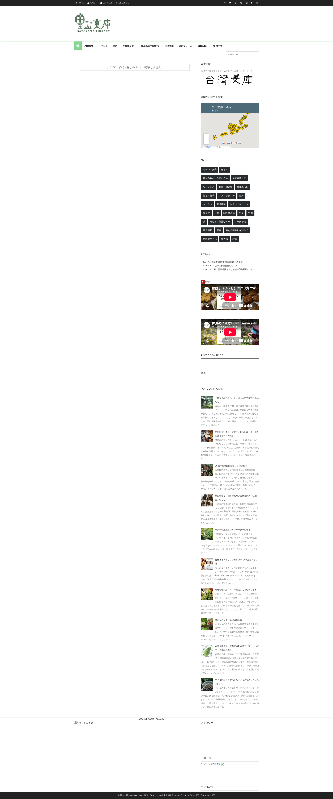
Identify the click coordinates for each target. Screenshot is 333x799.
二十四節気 (240, 221)
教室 (234, 239)
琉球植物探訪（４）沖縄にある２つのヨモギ (236, 590)
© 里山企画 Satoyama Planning (175, 795)
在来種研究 (129, 45)
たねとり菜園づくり (220, 221)
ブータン (207, 204)
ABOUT (88, 45)
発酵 (216, 213)
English (203, 45)
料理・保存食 (225, 187)
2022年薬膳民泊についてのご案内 (231, 466)
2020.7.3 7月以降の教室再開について (220, 265)
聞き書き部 (229, 213)
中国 (250, 213)
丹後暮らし (242, 187)
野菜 (241, 213)
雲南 (219, 230)
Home (80, 3)
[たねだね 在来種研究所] (222, 764)
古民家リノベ (210, 239)
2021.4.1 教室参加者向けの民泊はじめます (223, 262)
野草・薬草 (208, 195)
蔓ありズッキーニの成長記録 (228, 620)
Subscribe (123, 3)
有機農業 (221, 204)
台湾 (241, 195)
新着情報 (207, 230)
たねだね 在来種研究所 (210, 764)
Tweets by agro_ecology (150, 719)
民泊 (115, 45)
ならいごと (208, 187)
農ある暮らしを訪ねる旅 (215, 178)
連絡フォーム (185, 45)
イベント (103, 45)
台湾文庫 (169, 45)
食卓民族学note (150, 45)
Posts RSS (195, 795)
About (93, 3)
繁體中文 (217, 45)
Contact (107, 3)
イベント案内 (210, 169)
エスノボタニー (227, 195)
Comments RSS (208, 795)
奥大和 (224, 239)
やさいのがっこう (239, 204)
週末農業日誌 (239, 178)
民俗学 (206, 213)
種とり (224, 169)
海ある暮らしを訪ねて (237, 230)
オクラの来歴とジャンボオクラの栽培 (232, 529)
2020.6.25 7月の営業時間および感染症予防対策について (229, 269)
